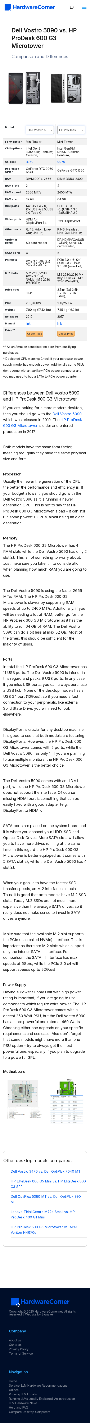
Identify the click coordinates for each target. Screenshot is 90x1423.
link (28, 323)
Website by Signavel (39, 1314)
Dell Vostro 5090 (67, 414)
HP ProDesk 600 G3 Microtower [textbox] (72, 130)
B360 (29, 162)
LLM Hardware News (23, 1403)
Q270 (61, 162)
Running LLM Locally (23, 1394)
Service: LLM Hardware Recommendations (38, 1385)
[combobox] (40, 130)
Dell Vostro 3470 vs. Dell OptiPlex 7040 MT (46, 1171)
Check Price (34, 333)
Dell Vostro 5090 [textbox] (40, 130)
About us (15, 1340)
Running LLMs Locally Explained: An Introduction (42, 1398)
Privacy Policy (18, 1349)
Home (13, 1381)
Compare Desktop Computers (29, 1412)
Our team (15, 1344)
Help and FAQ (18, 1407)
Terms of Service (21, 1353)
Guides (14, 1390)
